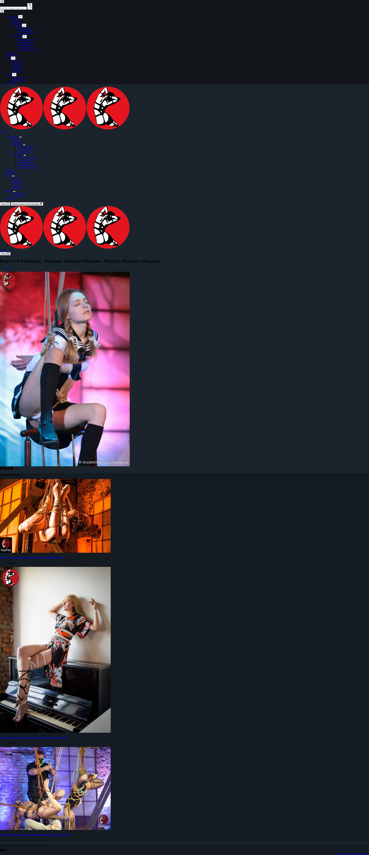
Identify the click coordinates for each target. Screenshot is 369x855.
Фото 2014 (17, 183)
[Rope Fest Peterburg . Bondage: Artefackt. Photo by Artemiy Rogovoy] (55, 732)
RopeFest (4, 131)
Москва (9, 170)
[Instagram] (1, 851)
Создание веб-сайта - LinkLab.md (352, 853)
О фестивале (12, 136)
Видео (9, 191)
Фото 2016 (17, 188)
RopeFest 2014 (18, 196)
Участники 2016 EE (27, 157)
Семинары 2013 (25, 152)
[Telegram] (4, 851)
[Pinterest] (8, 469)
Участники (17, 154)
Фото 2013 (17, 180)
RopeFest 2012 (18, 193)
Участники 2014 (25, 162)
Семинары (17, 144)
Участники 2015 (25, 159)
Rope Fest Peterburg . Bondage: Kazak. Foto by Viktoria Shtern (31, 557)
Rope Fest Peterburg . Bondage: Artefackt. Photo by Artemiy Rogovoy (34, 737)
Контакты (10, 198)
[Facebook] (1, 469)
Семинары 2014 (25, 149)
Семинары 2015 (25, 146)
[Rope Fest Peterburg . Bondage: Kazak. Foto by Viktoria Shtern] (55, 552)
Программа (17, 141)
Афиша (15, 139)
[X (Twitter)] (5, 469)
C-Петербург (12, 172)
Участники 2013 (25, 165)
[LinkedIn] (11, 469)
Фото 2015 (17, 185)
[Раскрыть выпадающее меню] (20, 137)
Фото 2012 (17, 178)
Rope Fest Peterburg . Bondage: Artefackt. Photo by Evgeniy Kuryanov (35, 835)
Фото (8, 175)
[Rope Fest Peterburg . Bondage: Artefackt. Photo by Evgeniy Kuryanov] (55, 829)
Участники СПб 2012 (27, 167)
